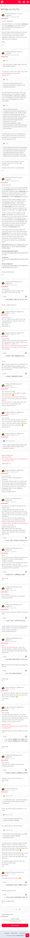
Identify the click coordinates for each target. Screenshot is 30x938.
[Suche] (19, 2)
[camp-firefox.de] (2, 2)
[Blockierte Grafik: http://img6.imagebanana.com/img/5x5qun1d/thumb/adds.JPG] (15, 726)
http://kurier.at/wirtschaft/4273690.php (14, 397)
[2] (3, 741)
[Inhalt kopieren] (26, 297)
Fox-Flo (7, 17)
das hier (16, 596)
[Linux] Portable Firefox (11, 788)
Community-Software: (15, 935)
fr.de (5, 319)
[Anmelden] (23, 2)
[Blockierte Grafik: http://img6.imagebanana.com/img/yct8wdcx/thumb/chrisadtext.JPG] (15, 458)
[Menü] (28, 2)
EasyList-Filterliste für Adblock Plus (14, 311)
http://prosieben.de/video (11, 647)
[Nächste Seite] (19, 909)
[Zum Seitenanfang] (27, 935)
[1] (3, 299)
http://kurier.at (8, 402)
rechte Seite (15, 878)
